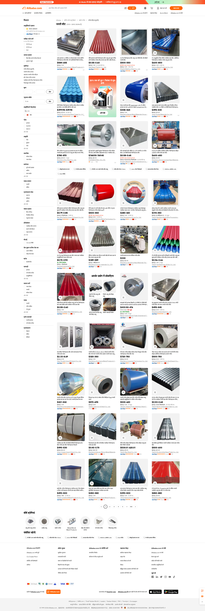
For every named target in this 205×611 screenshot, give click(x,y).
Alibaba (58, 20)
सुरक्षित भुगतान (62, 552)
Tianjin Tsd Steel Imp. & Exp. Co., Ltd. (164, 264)
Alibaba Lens (35, 592)
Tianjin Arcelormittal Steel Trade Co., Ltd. (70, 114)
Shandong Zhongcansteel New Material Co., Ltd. (166, 160)
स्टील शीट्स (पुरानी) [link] (93, 20)
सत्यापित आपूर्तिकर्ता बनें (157, 565)
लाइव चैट (122, 556)
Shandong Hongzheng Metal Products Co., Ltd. (71, 67)
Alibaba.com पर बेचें (157, 552)
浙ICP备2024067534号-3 (157, 608)
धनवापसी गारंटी (62, 556)
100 (131, 506)
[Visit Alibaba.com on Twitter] (161, 577)
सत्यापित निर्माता (93, 552)
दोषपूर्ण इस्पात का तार (65, 169)
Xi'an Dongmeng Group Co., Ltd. (130, 217)
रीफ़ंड (121, 565)
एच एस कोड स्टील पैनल (153, 169)
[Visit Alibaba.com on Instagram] (165, 577)
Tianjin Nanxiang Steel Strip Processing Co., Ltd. (166, 217)
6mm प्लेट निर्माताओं (137, 169)
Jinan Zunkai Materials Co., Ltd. (162, 114)
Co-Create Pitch (32, 556)
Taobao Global (111, 601)
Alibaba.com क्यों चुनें (33, 552)
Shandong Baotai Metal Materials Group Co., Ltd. (134, 114)
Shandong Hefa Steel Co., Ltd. (161, 312)
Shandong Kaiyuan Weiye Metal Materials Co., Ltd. (102, 452)
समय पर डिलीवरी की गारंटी (65, 561)
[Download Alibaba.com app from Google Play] (171, 592)
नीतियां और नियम (62, 573)
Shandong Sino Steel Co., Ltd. (66, 160)
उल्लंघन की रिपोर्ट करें (125, 573)
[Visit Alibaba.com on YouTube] (169, 577)
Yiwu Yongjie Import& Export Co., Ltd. (69, 361)
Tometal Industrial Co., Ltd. (66, 266)
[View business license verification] (122, 608)
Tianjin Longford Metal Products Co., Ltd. (70, 497)
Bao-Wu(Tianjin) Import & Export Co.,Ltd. (70, 217)
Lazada (102, 601)
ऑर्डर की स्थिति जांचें (156, 561)
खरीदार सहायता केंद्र (125, 552)
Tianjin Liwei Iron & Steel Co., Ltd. (99, 406)
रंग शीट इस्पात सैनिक (81, 169)
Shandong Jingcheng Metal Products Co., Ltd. (102, 361)
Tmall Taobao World (92, 601)
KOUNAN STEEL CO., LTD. (97, 160)
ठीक (50, 92)
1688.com (80, 601)
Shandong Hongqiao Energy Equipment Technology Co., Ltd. (71, 406)
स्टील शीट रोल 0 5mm (119, 169)
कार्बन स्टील (82, 20)
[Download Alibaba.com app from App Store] (155, 592)
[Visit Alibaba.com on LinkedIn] (157, 577)
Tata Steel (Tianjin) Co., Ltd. (97, 67)
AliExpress (72, 601)
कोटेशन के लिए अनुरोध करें (96, 556)
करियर (28, 565)
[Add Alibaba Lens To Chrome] (53, 592)
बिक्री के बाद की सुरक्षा (63, 565)
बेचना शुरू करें (155, 556)
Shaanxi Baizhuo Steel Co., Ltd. (130, 69)
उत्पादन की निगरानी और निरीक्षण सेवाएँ (68, 569)
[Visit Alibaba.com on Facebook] (152, 577)
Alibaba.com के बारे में (33, 548)
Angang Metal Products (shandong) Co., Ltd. (134, 161)
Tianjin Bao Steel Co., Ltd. (128, 452)
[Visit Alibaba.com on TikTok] (174, 577)
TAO (119, 601)
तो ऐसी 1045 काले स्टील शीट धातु (100, 169)
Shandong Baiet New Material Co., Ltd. (69, 312)
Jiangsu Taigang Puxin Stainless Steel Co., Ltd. (134, 406)
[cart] (152, 8)
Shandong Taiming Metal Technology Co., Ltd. (102, 219)
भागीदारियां (154, 569)
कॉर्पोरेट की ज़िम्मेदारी (32, 561)
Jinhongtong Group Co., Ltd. (129, 497)
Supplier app (111, 592)
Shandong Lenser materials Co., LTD (101, 264)
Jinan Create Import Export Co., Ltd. (69, 452)
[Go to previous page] (101, 507)
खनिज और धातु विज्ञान (70, 20)
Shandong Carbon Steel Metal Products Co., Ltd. (102, 497)
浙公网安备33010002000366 (137, 608)
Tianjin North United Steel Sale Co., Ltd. (165, 406)
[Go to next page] (135, 507)
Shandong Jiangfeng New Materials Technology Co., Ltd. (134, 262)
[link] (202, 590)
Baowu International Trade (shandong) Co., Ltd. (134, 315)
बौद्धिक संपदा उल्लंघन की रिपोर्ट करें (129, 569)
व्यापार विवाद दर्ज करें (125, 561)
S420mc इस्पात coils (170, 169)
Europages (133, 601)
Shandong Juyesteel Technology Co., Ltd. (134, 361)
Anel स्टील (62, 174)
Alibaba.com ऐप (123, 592)
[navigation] (39, 263)
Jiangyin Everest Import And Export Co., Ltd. (166, 361)
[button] (125, 8)
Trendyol (125, 601)
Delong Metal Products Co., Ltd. (162, 67)
